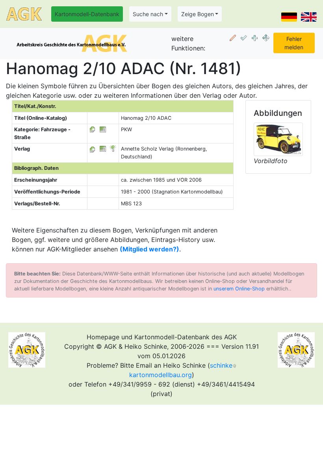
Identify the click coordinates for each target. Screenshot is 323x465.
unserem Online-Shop (239, 289)
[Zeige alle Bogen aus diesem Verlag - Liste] (92, 149)
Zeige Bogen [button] (197, 14)
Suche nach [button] (148, 14)
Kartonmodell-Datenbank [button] (87, 14)
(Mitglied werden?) (149, 249)
